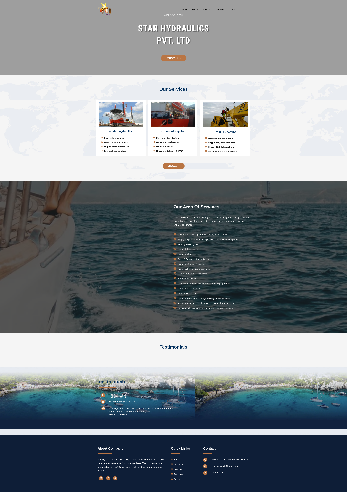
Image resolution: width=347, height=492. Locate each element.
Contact (233, 9)
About (195, 9)
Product (207, 9)
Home (184, 9)
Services (220, 9)
